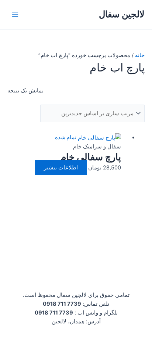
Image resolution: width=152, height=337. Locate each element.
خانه (140, 55)
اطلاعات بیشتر (61, 167)
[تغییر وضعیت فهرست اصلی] (15, 14)
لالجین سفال (122, 14)
